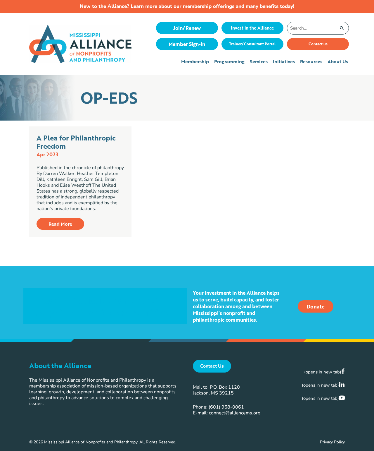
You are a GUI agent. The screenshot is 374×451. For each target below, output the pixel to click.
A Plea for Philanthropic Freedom (76, 142)
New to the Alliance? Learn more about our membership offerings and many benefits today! (187, 6)
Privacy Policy (332, 442)
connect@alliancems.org (234, 413)
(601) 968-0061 (226, 407)
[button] (60, 224)
